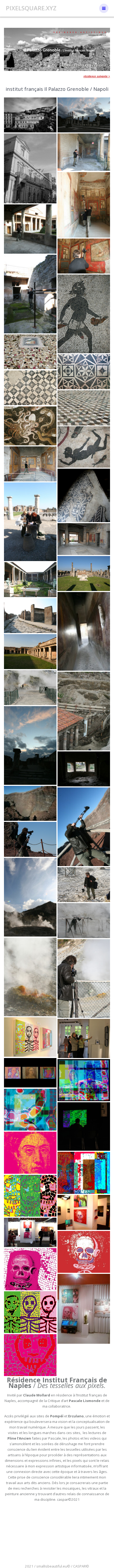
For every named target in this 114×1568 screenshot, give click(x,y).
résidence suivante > (97, 76)
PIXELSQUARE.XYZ (31, 8)
